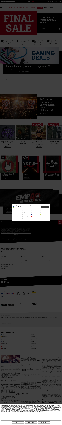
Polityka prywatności (40, 411)
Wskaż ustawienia (44, 422)
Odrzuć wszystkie (31, 422)
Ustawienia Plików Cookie (14, 411)
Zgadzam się (18, 422)
